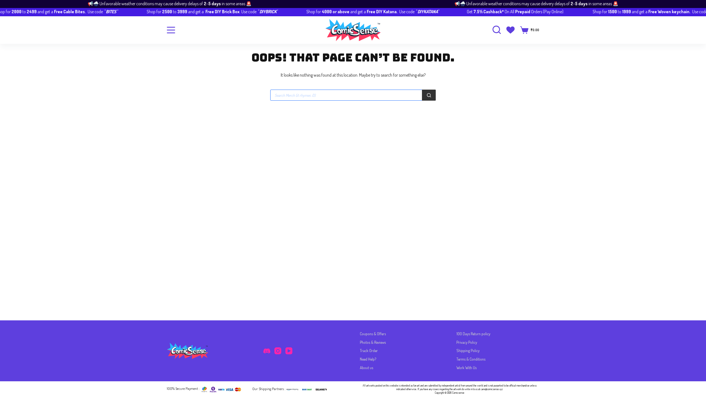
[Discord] (266, 350)
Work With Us (466, 367)
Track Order (369, 350)
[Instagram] (277, 350)
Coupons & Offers (373, 333)
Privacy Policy (466, 342)
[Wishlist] (510, 30)
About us (366, 367)
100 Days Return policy (473, 333)
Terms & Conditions (470, 359)
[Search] (429, 95)
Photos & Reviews (373, 342)
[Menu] (171, 30)
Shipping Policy (468, 350)
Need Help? (368, 359)
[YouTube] (288, 350)
